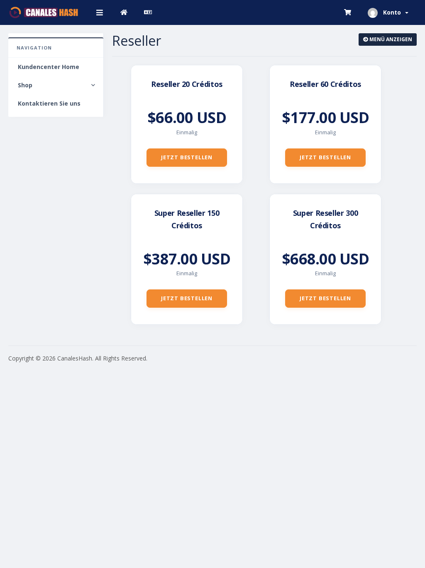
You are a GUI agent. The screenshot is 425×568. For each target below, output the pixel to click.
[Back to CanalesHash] (124, 12)
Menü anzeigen (390, 39)
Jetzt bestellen (186, 157)
